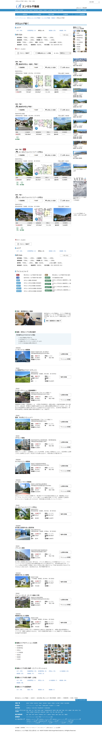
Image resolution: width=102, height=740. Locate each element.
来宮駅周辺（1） (31, 680)
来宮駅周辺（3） (32, 30)
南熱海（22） (20, 673)
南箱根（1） (52, 689)
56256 (67, 115)
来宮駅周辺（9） (42, 671)
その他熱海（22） (64, 671)
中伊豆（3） (41, 673)
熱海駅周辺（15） (32, 671)
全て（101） (20, 671)
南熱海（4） (41, 689)
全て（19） (20, 689)
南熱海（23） (52, 30)
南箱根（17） (31, 673)
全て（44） (20, 30)
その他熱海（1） (53, 680)
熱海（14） (30, 689)
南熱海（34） (63, 680)
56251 (67, 161)
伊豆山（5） (41, 680)
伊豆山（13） (52, 671)
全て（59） (20, 680)
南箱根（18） (20, 682)
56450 (67, 73)
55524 (67, 206)
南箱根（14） (63, 30)
